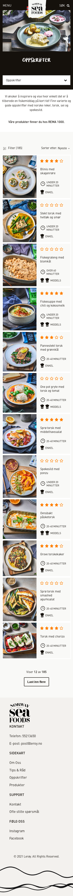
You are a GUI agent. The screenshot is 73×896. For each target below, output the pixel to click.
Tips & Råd (17, 770)
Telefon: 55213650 (22, 736)
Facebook (16, 838)
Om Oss (15, 763)
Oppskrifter (18, 777)
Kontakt (15, 804)
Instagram (17, 831)
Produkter (17, 785)
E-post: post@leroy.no (25, 743)
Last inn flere (36, 681)
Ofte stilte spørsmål (24, 812)
